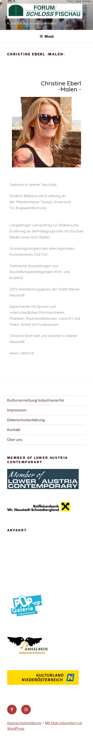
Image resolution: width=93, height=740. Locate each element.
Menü (49, 36)
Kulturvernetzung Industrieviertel (35, 400)
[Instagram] (26, 709)
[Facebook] (12, 709)
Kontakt (14, 430)
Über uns (14, 440)
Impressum (16, 410)
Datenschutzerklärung (26, 420)
